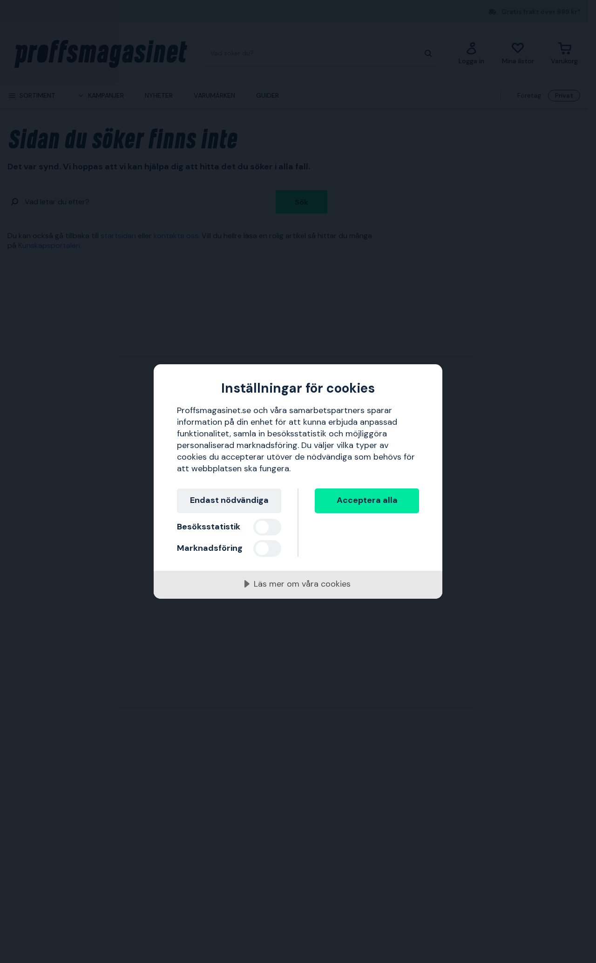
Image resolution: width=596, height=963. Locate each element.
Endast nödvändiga (229, 500)
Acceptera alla (367, 500)
